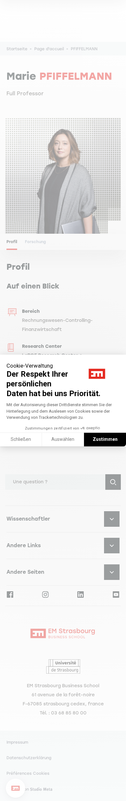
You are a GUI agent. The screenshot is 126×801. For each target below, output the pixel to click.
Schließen (21, 439)
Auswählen (62, 439)
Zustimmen (105, 439)
